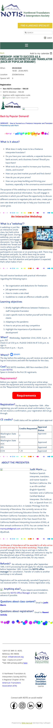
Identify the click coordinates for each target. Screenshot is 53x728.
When (2, 68)
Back (2, 53)
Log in (49, 37)
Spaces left (5, 78)
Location (3, 74)
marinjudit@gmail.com (10, 528)
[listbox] (41, 53)
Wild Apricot (27, 723)
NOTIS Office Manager (20, 592)
